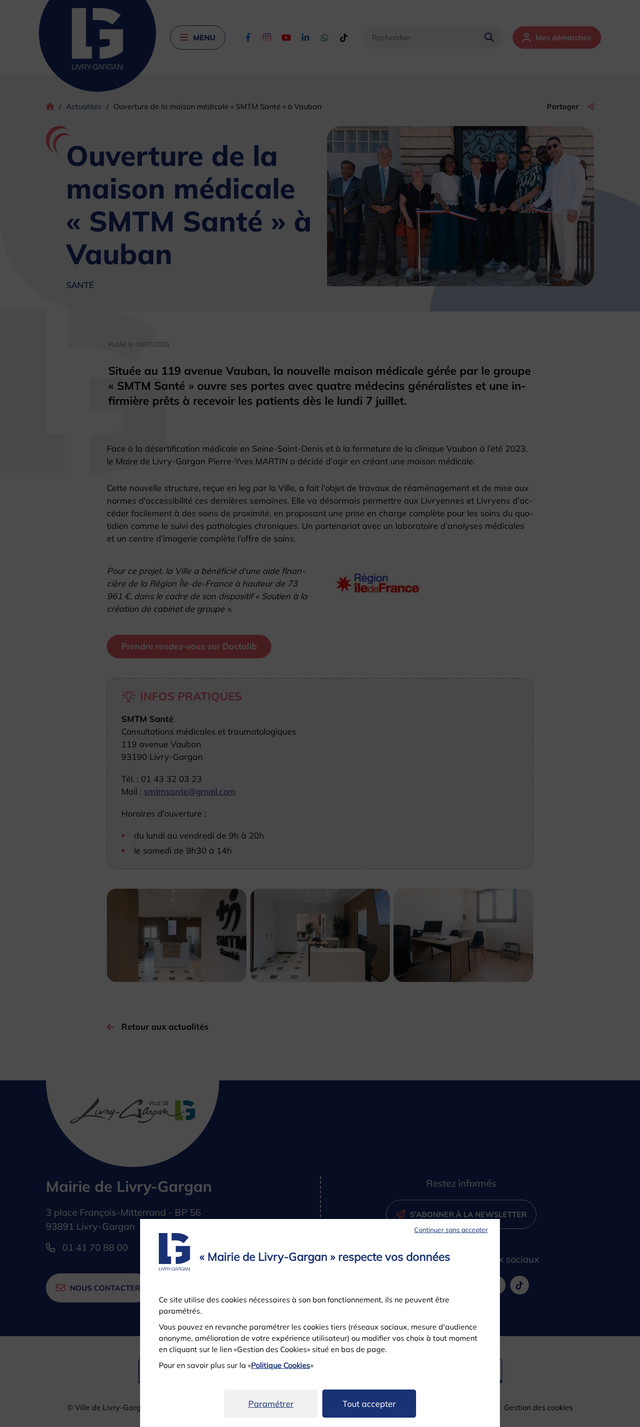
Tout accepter (369, 1403)
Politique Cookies (280, 1365)
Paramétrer (271, 1403)
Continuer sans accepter (451, 1230)
